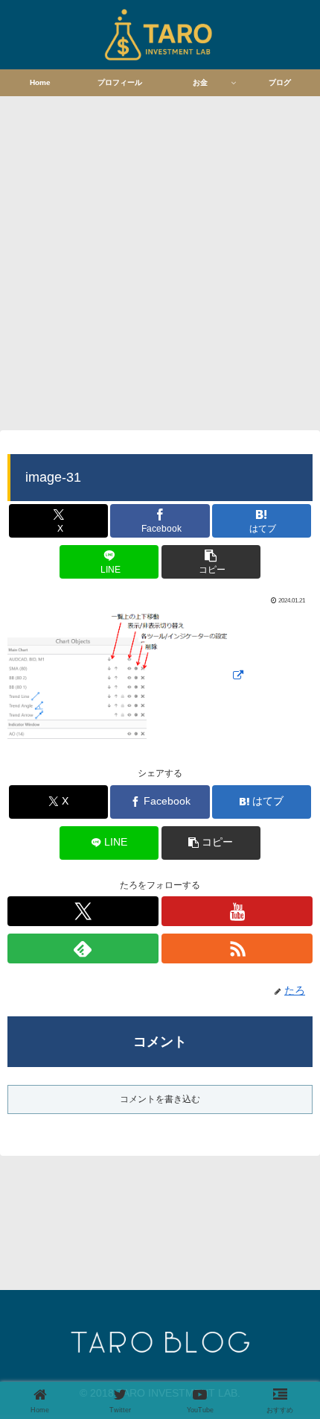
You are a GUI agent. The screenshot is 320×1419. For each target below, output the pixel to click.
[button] (210, 562)
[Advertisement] (160, 261)
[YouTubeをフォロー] (237, 911)
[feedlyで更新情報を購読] (83, 948)
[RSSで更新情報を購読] (237, 948)
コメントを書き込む (160, 1099)
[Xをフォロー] (83, 911)
